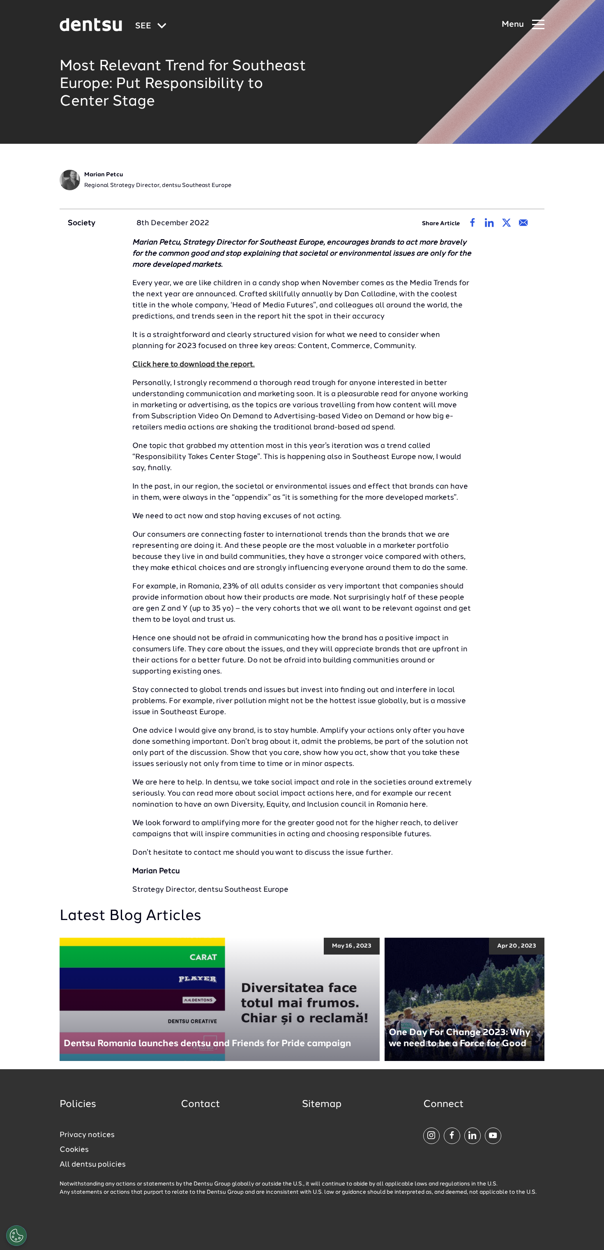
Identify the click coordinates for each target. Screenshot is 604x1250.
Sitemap (321, 1104)
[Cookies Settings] (16, 1235)
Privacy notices (87, 1135)
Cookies (74, 1149)
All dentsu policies (93, 1164)
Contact (200, 1104)
